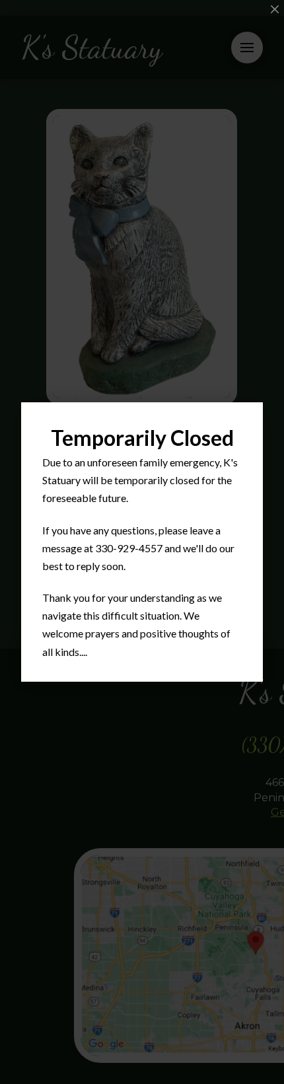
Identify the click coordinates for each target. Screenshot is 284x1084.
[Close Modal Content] (275, 9)
